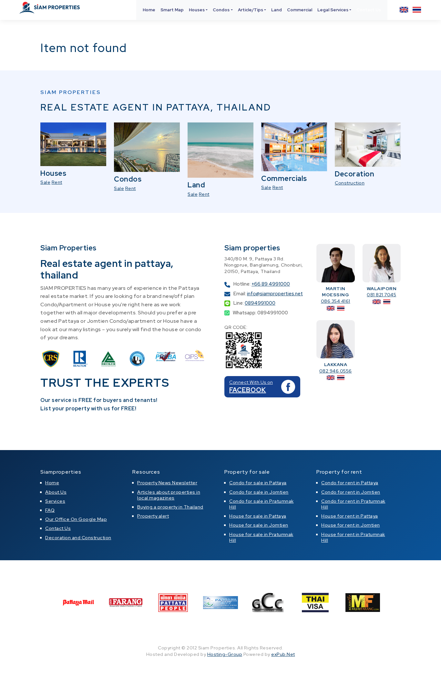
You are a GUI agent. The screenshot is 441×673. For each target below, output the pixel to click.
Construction (349, 183)
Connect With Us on (251, 382)
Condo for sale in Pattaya (258, 483)
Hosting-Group (224, 654)
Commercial (299, 10)
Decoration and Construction (78, 538)
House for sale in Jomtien (258, 525)
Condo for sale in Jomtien (259, 492)
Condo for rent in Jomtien (350, 492)
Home (149, 10)
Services (55, 501)
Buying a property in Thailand (170, 507)
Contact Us (368, 10)
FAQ (50, 510)
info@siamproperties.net (275, 293)
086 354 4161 (335, 301)
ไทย (417, 9)
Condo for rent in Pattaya (349, 483)
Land (276, 10)
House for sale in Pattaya (257, 516)
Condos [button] (221, 10)
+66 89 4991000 (270, 284)
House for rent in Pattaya (349, 516)
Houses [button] (197, 10)
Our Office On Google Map (76, 519)
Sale (45, 182)
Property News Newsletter (167, 483)
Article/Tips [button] (250, 10)
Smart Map (172, 10)
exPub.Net (283, 654)
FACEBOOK (247, 390)
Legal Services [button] (332, 10)
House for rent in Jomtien (350, 525)
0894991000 (260, 303)
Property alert (153, 516)
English (404, 9)
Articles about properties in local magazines (168, 495)
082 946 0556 (335, 371)
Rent (57, 182)
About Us (56, 492)
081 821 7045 (381, 295)
